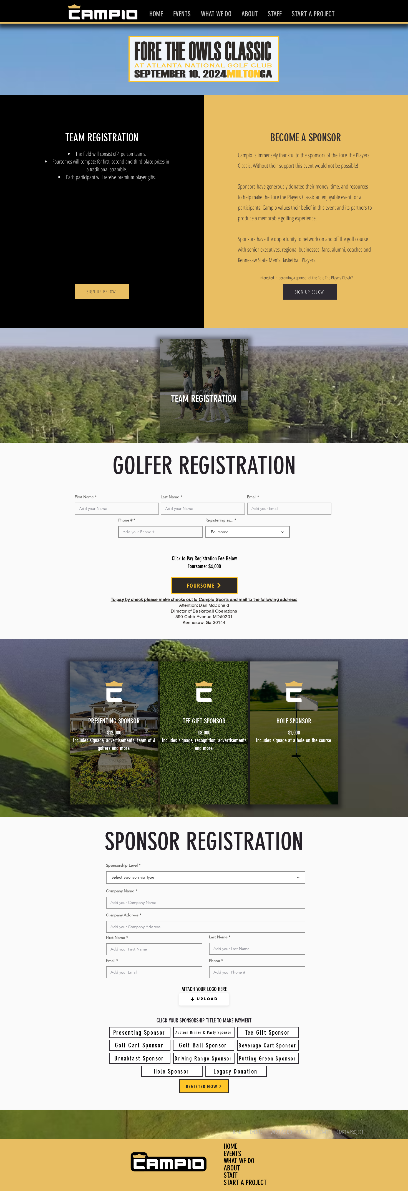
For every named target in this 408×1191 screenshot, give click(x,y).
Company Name (120, 891)
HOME (230, 1146)
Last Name (170, 497)
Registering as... (219, 520)
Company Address (122, 915)
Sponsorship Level (122, 865)
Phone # (125, 520)
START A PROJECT (245, 1182)
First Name (84, 497)
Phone (214, 960)
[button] (204, 999)
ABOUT (232, 1168)
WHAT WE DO (239, 1161)
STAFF (231, 1175)
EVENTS (232, 1153)
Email (251, 497)
